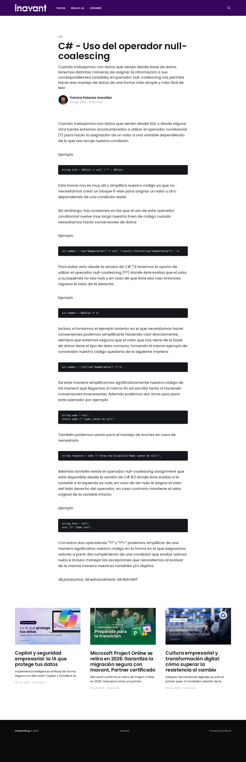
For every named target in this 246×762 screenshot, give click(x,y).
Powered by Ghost (220, 731)
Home (61, 8)
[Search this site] (229, 8)
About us (77, 8)
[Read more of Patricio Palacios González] (63, 100)
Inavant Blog (22, 731)
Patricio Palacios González (91, 97)
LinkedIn (96, 8)
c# (60, 37)
